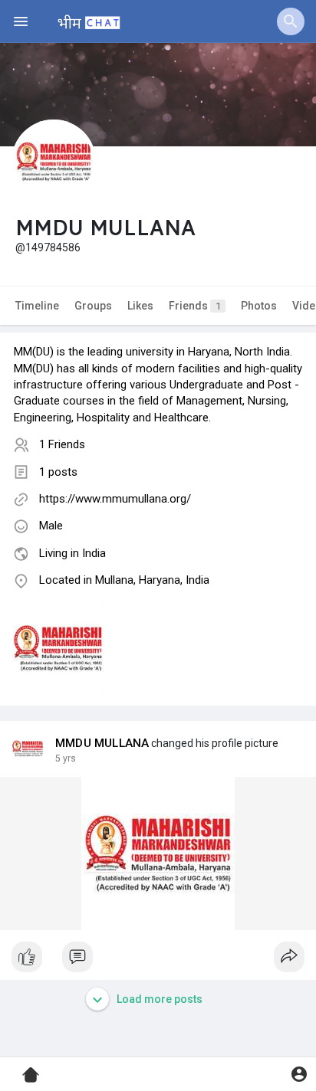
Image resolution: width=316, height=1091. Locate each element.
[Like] (158, 961)
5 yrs (65, 758)
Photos (259, 306)
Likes (140, 306)
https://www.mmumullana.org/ (115, 499)
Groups (93, 306)
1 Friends (62, 444)
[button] (290, 21)
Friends (195, 306)
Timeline (37, 306)
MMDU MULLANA (102, 743)
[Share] (289, 957)
